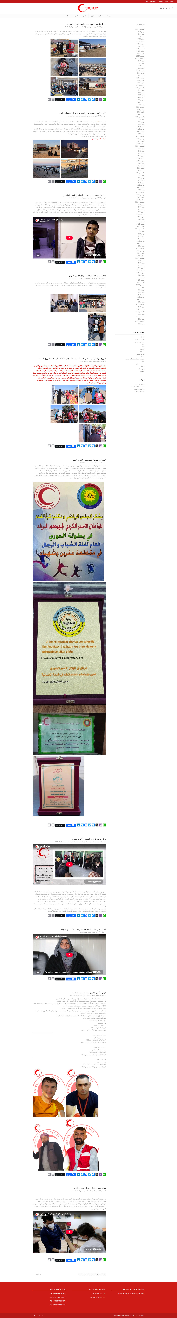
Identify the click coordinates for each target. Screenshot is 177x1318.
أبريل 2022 (141, 156)
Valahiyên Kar (153, 1)
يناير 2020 (141, 219)
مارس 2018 (140, 270)
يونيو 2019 (141, 234)
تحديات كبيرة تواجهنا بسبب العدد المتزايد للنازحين (86, 24)
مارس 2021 (140, 185)
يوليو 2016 (141, 307)
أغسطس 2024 (139, 87)
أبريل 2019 (141, 238)
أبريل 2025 (141, 68)
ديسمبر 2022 (140, 136)
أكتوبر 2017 (140, 282)
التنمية (93, 198)
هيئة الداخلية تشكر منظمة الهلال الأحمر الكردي (87, 276)
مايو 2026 (141, 36)
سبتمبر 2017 (140, 285)
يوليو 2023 (141, 119)
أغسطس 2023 (139, 117)
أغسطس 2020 (139, 202)
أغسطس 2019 (139, 229)
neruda (64, 27)
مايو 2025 (141, 65)
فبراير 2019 (140, 243)
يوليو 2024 (141, 90)
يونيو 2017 (141, 290)
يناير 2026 (141, 46)
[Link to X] (163, 8)
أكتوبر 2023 (140, 112)
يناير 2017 (141, 302)
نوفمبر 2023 (140, 109)
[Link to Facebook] (172, 8)
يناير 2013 (141, 319)
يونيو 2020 (141, 207)
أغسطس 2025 (139, 58)
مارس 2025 (140, 70)
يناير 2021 (141, 190)
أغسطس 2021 (139, 173)
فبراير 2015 (140, 309)
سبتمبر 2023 (140, 114)
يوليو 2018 (141, 260)
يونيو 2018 (141, 263)
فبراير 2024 (140, 102)
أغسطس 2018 (139, 258)
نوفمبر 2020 (140, 195)
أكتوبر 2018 (140, 253)
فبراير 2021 (140, 187)
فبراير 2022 (140, 160)
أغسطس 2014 (139, 311)
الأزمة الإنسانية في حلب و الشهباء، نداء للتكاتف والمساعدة (82, 113)
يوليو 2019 (141, 231)
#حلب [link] (97, 121)
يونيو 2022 (141, 151)
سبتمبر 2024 (140, 85)
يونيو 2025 (141, 63)
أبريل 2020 (141, 212)
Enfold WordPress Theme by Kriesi (121, 1315)
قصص (73, 27)
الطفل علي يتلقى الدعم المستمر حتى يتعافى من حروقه (83, 929)
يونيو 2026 (141, 34)
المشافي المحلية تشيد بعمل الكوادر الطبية (89, 460)
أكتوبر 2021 (140, 168)
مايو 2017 (141, 292)
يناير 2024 (141, 104)
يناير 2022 (141, 163)
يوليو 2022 (141, 148)
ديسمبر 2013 (140, 316)
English (171, 1)
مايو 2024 (141, 95)
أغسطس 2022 (139, 146)
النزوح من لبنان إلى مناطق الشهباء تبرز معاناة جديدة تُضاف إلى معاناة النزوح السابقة (72, 358)
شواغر (146, 1)
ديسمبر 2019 (140, 221)
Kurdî (166, 1)
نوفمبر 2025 (140, 51)
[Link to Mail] (166, 8)
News (142, 337)
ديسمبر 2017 (140, 277)
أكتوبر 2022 (140, 141)
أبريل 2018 (141, 268)
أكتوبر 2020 (140, 197)
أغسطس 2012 (139, 321)
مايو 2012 (141, 324)
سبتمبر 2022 (140, 143)
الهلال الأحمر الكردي (134, 1315)
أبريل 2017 (141, 294)
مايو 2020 (141, 209)
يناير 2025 (141, 75)
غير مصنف (141, 369)
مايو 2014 (141, 314)
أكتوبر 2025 (140, 53)
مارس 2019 (140, 241)
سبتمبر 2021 (140, 170)
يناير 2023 (141, 134)
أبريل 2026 (141, 39)
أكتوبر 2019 (140, 226)
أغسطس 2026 (139, 29)
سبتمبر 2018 (140, 255)
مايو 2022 (141, 153)
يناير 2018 (141, 275)
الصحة (81, 27)
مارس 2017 (140, 297)
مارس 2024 (140, 100)
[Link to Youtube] (161, 8)
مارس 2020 (140, 214)
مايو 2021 (141, 180)
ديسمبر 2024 (140, 78)
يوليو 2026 (141, 31)
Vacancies (160, 1)
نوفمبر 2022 (140, 139)
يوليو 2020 (141, 204)
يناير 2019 (141, 246)
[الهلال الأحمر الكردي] (88, 8)
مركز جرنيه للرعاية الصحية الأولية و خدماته (89, 839)
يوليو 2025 (141, 61)
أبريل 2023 (141, 126)
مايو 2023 (141, 124)
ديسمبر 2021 (140, 165)
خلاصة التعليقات (139, 389)
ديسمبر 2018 (140, 248)
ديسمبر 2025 (140, 49)
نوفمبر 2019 (140, 224)
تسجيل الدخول (139, 384)
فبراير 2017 (140, 299)
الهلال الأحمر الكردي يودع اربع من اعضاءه (89, 993)
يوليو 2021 (141, 175)
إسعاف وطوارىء (90, 27)
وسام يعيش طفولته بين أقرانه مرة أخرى (90, 1188)
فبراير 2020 (140, 217)
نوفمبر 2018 (140, 251)
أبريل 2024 (141, 97)
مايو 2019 (141, 236)
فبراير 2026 (140, 44)
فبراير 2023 (140, 131)
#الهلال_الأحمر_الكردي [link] (99, 138)
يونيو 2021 (141, 178)
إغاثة (84, 27)
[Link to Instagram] (169, 8)
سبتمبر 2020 (140, 199)
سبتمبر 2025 (140, 56)
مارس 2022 (140, 158)
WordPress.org (139, 391)
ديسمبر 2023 (140, 107)
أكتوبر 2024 (140, 83)
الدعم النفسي (87, 198)
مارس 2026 (140, 41)
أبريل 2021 (141, 182)
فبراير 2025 (140, 73)
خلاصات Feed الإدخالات (137, 387)
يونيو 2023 (141, 122)
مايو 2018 (141, 265)
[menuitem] (171, 1)
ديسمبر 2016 (140, 304)
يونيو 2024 (141, 92)
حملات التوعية (140, 364)
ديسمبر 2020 (140, 192)
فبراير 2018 (140, 273)
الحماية (81, 841)
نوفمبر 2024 (140, 80)
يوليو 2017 (141, 287)
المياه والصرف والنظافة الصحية (134, 359)
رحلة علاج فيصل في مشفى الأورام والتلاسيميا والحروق (84, 195)
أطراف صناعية (139, 339)
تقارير (77, 27)
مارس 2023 (140, 129)
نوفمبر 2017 (140, 280)
